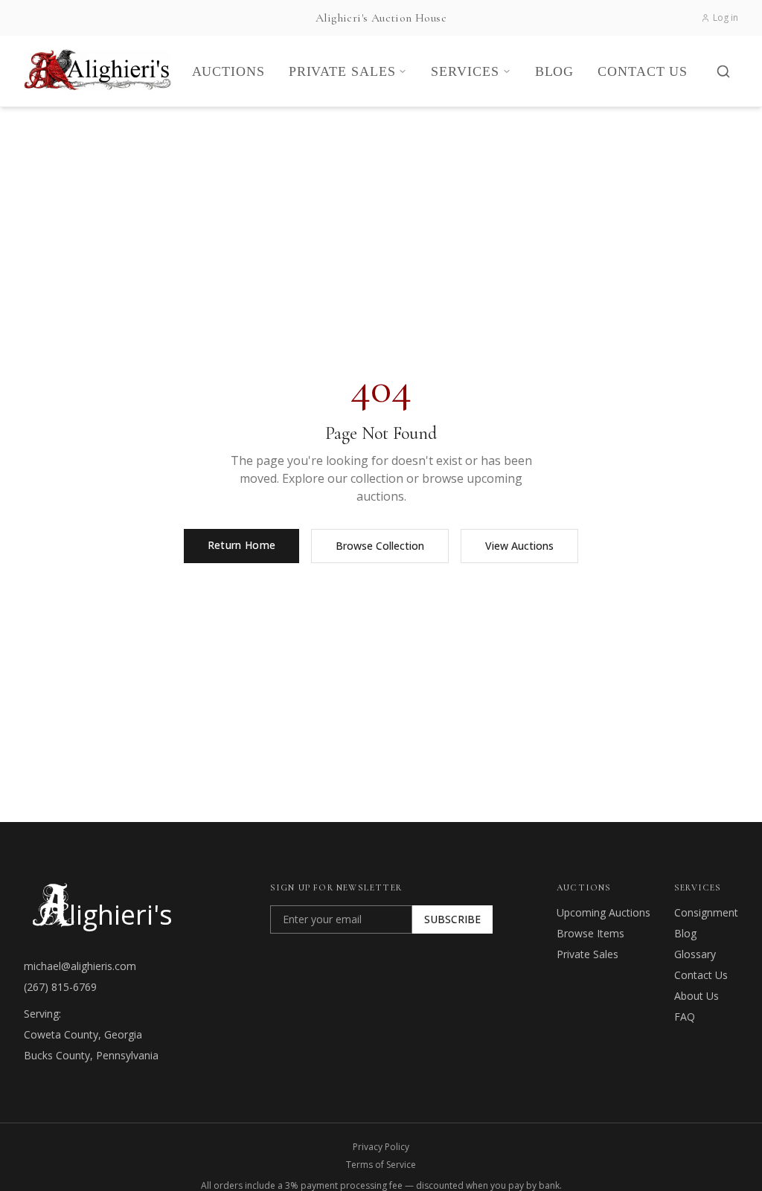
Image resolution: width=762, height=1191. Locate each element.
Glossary (695, 954)
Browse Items (590, 933)
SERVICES (465, 71)
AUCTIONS (228, 71)
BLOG (554, 71)
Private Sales (587, 954)
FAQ (684, 1016)
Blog (685, 933)
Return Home (242, 545)
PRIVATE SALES (342, 71)
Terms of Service (381, 1165)
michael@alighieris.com (80, 966)
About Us (696, 996)
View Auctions (519, 546)
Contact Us (701, 975)
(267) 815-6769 (60, 987)
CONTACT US (643, 71)
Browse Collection (380, 546)
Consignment (706, 912)
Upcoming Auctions (603, 912)
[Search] (723, 71)
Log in (725, 18)
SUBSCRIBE (452, 919)
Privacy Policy (381, 1147)
